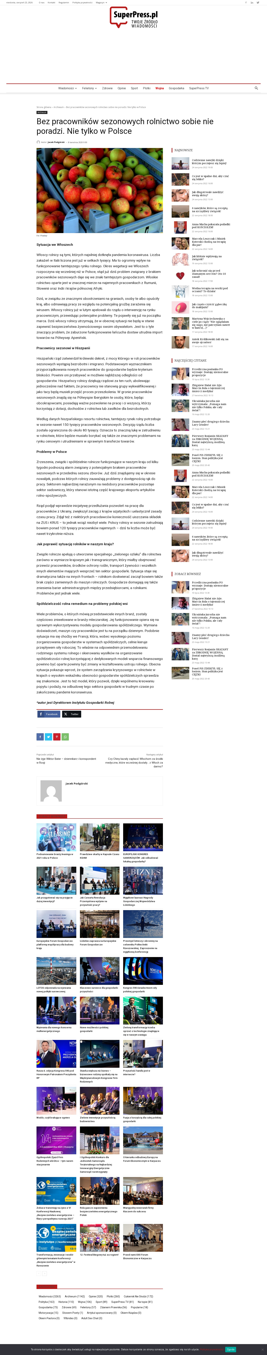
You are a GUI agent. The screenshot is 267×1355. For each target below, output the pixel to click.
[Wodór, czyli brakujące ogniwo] (56, 1101)
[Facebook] (246, 2)
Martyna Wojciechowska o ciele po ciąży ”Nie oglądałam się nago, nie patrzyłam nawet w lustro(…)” (211, 323)
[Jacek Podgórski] (39, 142)
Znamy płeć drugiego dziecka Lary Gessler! (210, 423)
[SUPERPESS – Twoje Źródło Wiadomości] (133, 17)
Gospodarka (176, 88)
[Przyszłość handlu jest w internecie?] (143, 1054)
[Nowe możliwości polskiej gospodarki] (100, 1010)
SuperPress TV (199, 88)
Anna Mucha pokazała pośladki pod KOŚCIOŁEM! (211, 226)
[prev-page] (39, 1273)
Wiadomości (66, 88)
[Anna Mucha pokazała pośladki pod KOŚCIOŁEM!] (180, 227)
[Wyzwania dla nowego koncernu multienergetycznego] (56, 1010)
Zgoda (230, 1349)
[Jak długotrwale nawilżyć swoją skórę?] (180, 195)
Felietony (88, 88)
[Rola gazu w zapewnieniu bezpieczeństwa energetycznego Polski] (100, 1191)
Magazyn (100, 2)
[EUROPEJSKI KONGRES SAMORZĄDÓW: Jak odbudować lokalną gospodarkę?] (143, 837)
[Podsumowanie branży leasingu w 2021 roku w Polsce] (56, 837)
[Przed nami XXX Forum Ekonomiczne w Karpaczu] (143, 1238)
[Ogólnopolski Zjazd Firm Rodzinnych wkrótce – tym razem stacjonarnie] (56, 1140)
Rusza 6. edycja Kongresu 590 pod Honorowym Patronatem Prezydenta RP (56, 1074)
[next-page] (44, 1273)
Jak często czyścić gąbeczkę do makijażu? (209, 306)
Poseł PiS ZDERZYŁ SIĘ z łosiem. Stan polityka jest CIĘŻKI (207, 458)
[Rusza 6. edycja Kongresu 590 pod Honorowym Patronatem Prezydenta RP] (56, 1054)
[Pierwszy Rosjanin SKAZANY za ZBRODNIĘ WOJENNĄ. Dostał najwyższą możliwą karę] (180, 441)
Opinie (122, 88)
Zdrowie (107, 88)
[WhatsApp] (65, 736)
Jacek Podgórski (56, 142)
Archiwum (59, 107)
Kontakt (51, 2)
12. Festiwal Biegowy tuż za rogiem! (99, 1254)
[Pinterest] (56, 736)
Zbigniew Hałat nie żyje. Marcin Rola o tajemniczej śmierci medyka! (208, 388)
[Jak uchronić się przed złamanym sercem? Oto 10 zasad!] (180, 275)
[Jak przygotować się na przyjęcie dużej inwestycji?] (56, 880)
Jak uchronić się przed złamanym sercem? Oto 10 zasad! (209, 274)
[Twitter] (258, 2)
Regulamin (64, 2)
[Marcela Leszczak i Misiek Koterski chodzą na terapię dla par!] (180, 243)
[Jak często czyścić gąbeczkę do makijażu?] (180, 307)
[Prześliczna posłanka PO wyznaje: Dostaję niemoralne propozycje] (180, 374)
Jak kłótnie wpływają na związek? (207, 258)
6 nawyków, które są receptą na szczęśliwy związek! (210, 209)
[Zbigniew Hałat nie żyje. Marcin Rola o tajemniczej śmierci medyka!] (180, 390)
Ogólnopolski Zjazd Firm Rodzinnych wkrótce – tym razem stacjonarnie (55, 1161)
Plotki (146, 88)
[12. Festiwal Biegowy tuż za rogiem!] (100, 1238)
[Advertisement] (133, 56)
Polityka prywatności (82, 2)
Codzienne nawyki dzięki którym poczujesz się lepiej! (209, 161)
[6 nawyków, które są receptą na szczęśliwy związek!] (180, 211)
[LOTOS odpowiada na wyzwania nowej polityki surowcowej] (56, 971)
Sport (134, 88)
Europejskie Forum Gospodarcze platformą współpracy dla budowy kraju (55, 945)
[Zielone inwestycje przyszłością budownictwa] (100, 1101)
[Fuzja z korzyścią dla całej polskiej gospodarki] (143, 1101)
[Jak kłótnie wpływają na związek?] (180, 259)
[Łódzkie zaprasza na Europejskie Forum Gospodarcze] (100, 924)
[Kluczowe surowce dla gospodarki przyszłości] (100, 971)
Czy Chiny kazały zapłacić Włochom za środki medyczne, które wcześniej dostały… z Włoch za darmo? (134, 762)
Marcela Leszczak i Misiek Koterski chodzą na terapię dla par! (209, 242)
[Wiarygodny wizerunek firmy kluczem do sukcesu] (143, 1191)
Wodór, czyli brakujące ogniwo (53, 1117)
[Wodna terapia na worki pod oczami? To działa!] (180, 291)
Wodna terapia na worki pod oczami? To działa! (210, 290)
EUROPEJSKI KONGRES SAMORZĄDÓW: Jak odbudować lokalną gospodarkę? (140, 858)
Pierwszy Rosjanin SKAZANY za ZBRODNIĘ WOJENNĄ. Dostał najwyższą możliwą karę (210, 440)
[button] (256, 88)
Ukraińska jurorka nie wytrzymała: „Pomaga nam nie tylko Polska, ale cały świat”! (209, 405)
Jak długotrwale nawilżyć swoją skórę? (207, 193)
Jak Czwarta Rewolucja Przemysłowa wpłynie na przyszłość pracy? (93, 901)
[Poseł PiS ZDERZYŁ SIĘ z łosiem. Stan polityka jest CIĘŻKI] (180, 460)
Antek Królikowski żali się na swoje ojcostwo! (210, 340)
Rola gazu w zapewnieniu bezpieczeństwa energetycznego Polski (98, 1211)
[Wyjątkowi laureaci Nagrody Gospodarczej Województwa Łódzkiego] (143, 880)
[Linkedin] (252, 2)
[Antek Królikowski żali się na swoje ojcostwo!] (180, 342)
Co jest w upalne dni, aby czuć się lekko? (210, 177)
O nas (41, 2)
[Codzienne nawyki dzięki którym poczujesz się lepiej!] (180, 163)
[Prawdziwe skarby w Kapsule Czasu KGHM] (100, 837)
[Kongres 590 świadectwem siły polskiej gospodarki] (143, 971)
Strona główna (44, 107)
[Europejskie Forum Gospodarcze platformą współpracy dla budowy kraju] (56, 924)
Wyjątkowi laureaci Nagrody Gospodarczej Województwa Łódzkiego (139, 901)
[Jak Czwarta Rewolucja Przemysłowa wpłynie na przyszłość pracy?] (100, 880)
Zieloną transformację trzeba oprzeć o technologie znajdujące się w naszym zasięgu (141, 1031)
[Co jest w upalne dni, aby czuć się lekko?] (180, 179)
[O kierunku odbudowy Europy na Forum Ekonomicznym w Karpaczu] (143, 1140)
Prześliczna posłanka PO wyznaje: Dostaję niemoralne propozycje (210, 372)
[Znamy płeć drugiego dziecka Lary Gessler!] (180, 425)
